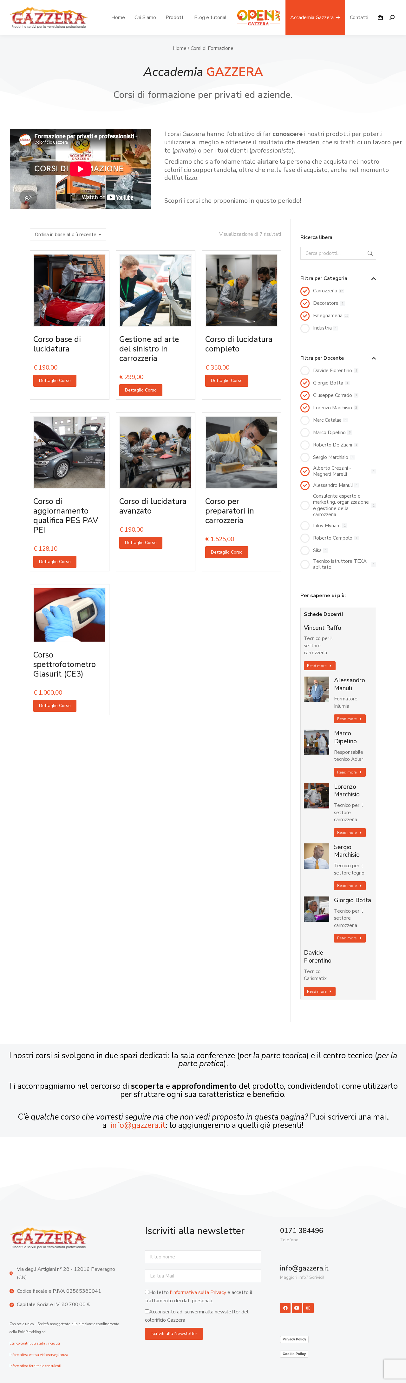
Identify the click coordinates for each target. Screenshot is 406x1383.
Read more (316, 665)
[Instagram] (308, 1308)
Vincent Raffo (322, 628)
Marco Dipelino (345, 737)
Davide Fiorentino (317, 956)
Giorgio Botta (352, 900)
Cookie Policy (294, 1354)
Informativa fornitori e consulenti (35, 1366)
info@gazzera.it (138, 1125)
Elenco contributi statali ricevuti (35, 1343)
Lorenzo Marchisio (347, 791)
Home (180, 48)
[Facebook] (285, 1308)
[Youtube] (297, 1308)
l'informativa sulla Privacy (198, 1292)
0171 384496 (301, 1231)
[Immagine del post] (316, 689)
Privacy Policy (294, 1339)
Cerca (369, 253)
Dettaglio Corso (55, 381)
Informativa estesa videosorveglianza (39, 1354)
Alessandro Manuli (349, 684)
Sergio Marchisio (347, 851)
